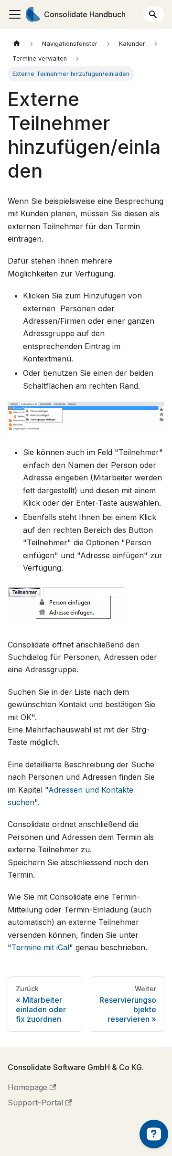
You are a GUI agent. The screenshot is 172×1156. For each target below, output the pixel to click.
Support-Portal (35, 1102)
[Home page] (17, 43)
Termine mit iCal (40, 947)
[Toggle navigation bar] (15, 14)
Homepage (27, 1087)
